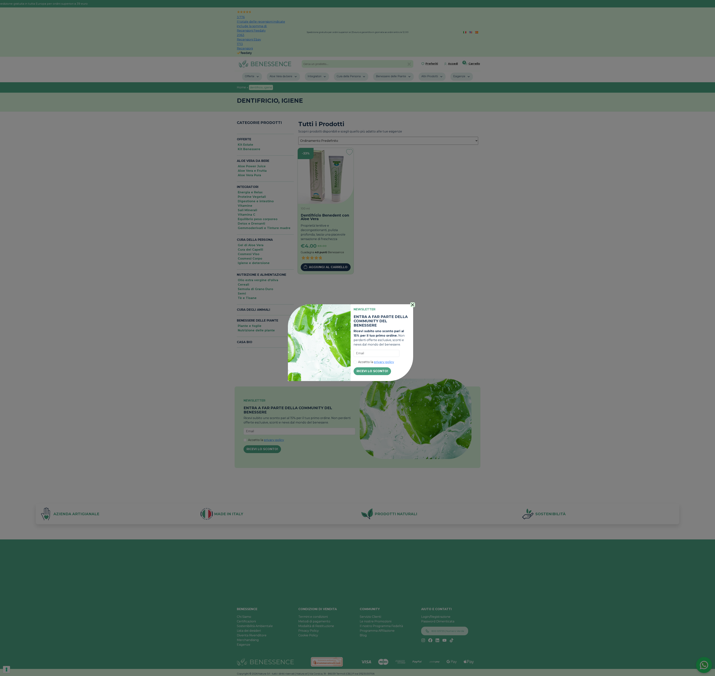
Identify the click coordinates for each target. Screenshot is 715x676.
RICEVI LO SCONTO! (372, 371)
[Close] (412, 304)
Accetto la (376, 362)
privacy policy (384, 362)
